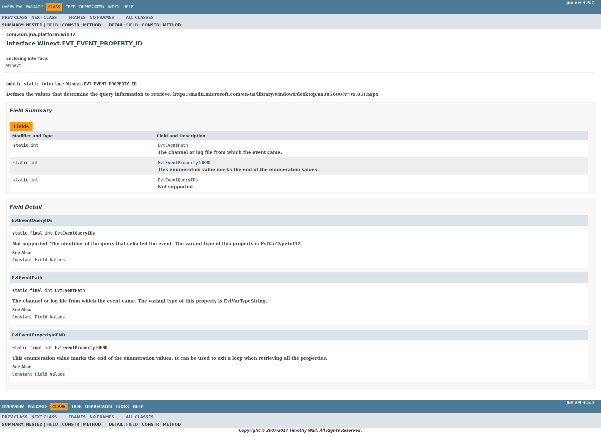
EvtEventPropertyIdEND (184, 162)
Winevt (13, 65)
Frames (77, 17)
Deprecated (91, 7)
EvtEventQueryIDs (178, 179)
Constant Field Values (38, 259)
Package (34, 7)
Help (128, 7)
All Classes (140, 17)
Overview (12, 7)
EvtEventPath (173, 145)
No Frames (102, 17)
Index (114, 7)
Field (52, 25)
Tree (70, 7)
